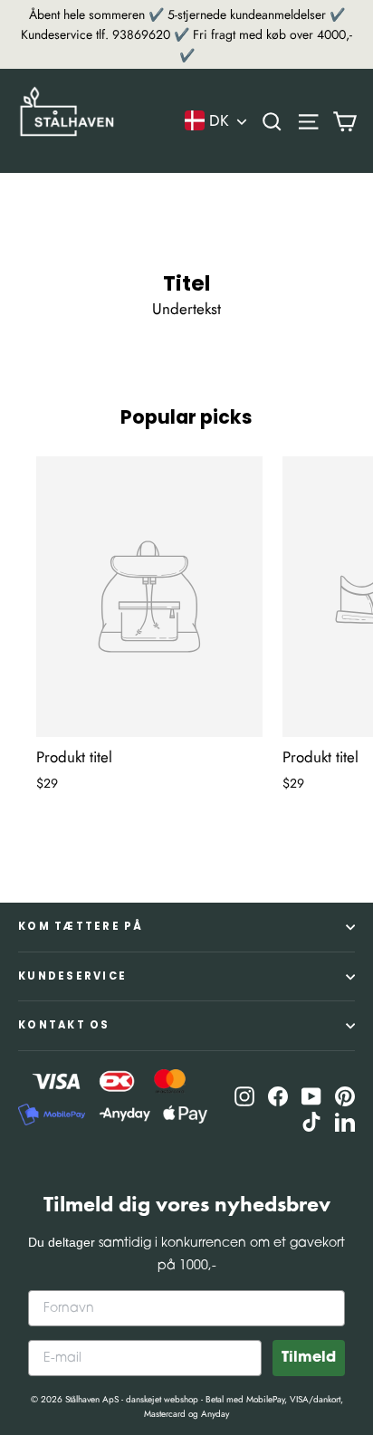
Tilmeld (309, 1358)
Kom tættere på (81, 926)
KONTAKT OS (64, 1025)
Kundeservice (72, 976)
